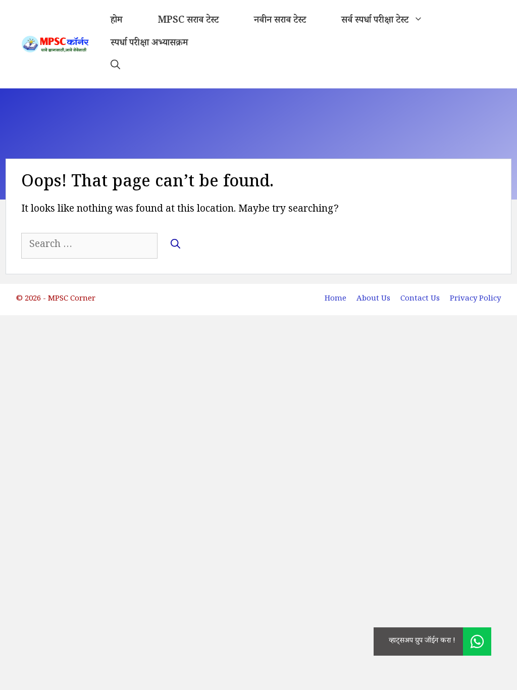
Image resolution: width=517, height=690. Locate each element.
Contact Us (420, 299)
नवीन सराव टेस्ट (280, 21)
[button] (115, 67)
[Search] (175, 245)
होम (116, 21)
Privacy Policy (475, 299)
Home (335, 299)
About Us (373, 299)
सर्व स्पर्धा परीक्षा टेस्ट (374, 21)
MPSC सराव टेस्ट (188, 21)
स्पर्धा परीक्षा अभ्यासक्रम (149, 44)
